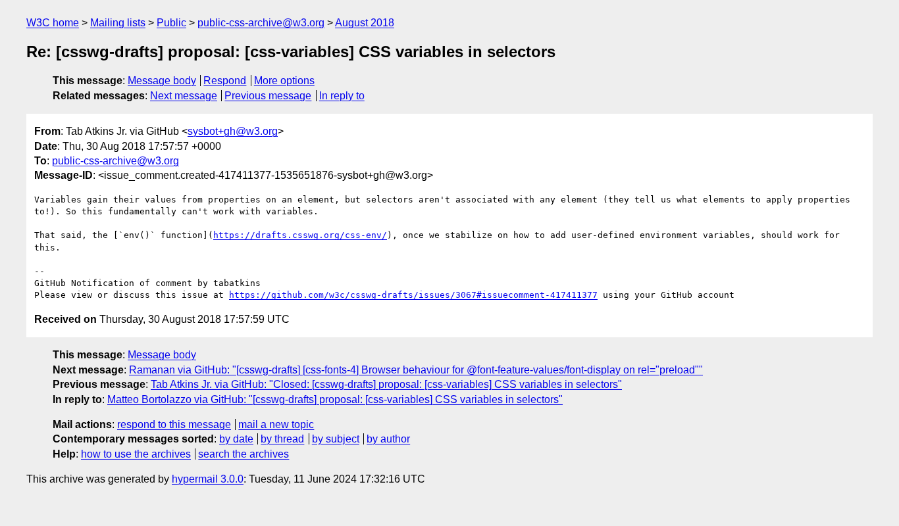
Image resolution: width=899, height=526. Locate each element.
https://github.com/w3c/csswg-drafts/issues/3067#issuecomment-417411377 (413, 295)
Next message (183, 95)
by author (388, 438)
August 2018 (364, 22)
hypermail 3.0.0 (208, 479)
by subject (335, 438)
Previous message (267, 95)
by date (236, 438)
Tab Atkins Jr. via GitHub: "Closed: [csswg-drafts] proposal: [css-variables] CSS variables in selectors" (386, 384)
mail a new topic (276, 424)
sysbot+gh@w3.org (233, 131)
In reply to (342, 95)
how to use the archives (136, 454)
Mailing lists (117, 22)
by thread (282, 438)
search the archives (243, 454)
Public (171, 22)
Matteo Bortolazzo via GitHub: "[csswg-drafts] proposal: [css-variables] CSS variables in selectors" (335, 399)
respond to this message (174, 424)
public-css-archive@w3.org (260, 22)
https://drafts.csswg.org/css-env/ (300, 235)
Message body (162, 80)
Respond (224, 80)
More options (284, 80)
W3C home (52, 22)
